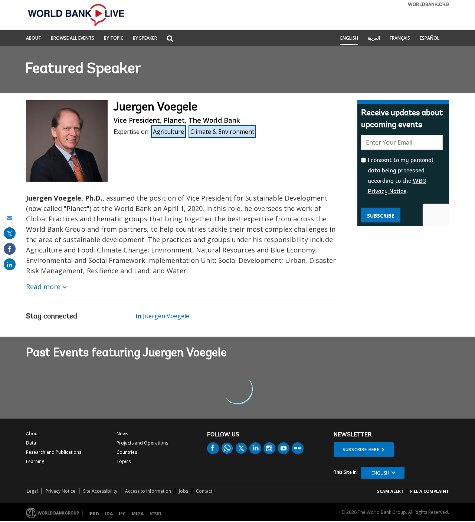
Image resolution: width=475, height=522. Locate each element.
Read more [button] (43, 286)
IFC (122, 514)
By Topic (113, 38)
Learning (35, 461)
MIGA (138, 514)
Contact (204, 491)
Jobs (183, 491)
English (349, 38)
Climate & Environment (222, 132)
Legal (32, 491)
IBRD (93, 514)
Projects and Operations (142, 443)
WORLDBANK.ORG (428, 4)
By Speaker (145, 38)
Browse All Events (72, 38)
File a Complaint (429, 491)
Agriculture (168, 132)
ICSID (155, 514)
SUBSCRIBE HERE (361, 449)
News (122, 433)
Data (31, 443)
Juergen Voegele (165, 316)
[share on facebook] (10, 249)
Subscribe (380, 215)
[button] (170, 39)
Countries (127, 452)
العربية (374, 38)
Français (400, 38)
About (33, 38)
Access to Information (148, 491)
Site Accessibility (100, 491)
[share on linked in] (10, 264)
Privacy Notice (60, 491)
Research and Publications (53, 452)
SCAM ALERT (390, 491)
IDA (109, 514)
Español (429, 38)
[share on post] (10, 233)
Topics (124, 461)
